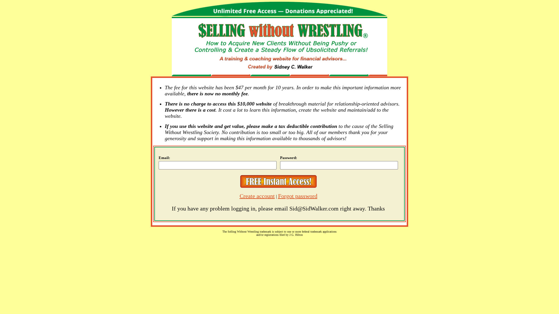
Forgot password (297, 196)
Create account (257, 196)
